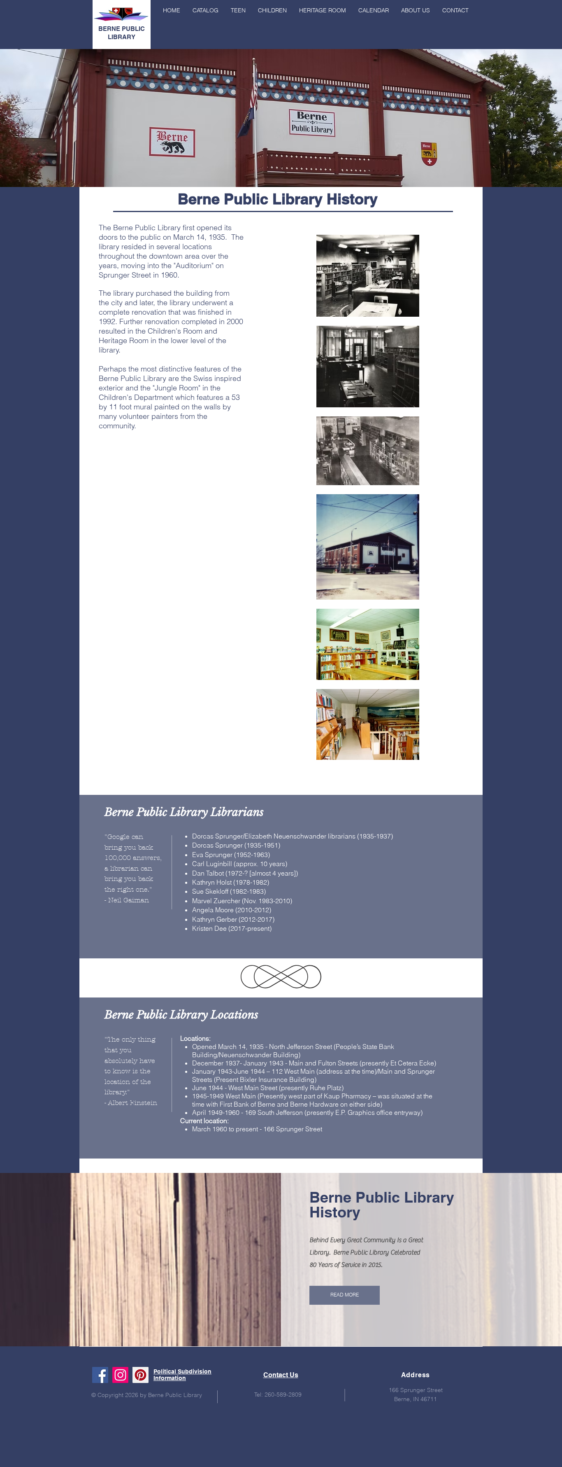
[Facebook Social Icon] (100, 1375)
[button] (415, 10)
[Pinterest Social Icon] (140, 1375)
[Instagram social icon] (120, 1375)
